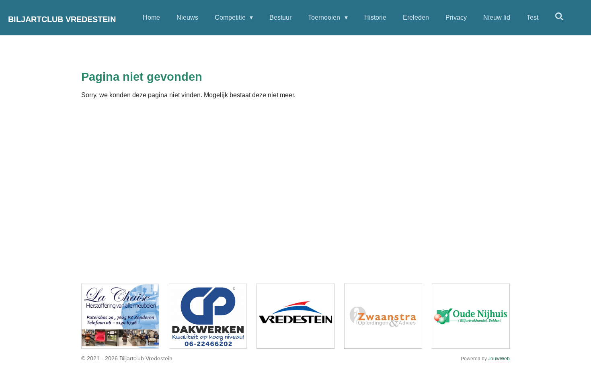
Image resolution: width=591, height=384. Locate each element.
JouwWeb (499, 358)
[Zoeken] (559, 16)
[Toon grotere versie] (120, 316)
